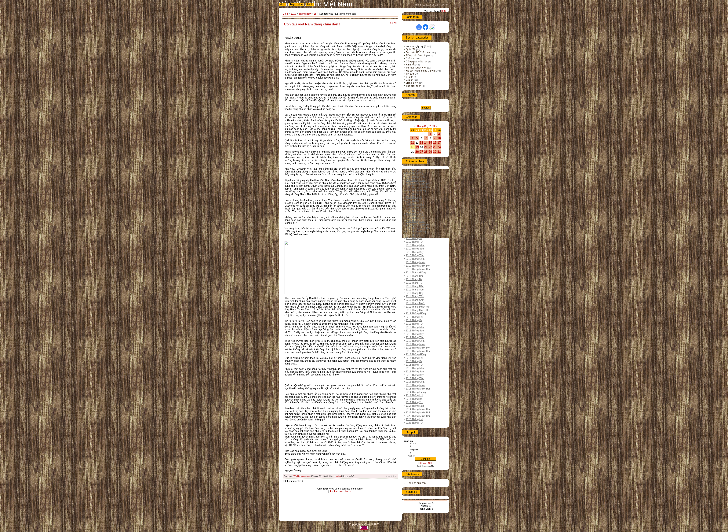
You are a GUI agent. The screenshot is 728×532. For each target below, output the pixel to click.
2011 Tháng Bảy (415, 293)
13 (421, 142)
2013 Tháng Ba (414, 361)
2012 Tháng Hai (414, 317)
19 (417, 147)
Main (282, 4)
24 (439, 147)
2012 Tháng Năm (415, 327)
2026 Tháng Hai (414, 419)
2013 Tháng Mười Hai (418, 388)
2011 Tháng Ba (414, 279)
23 (434, 147)
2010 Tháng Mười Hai (418, 269)
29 (430, 151)
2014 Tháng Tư (414, 402)
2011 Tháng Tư (414, 282)
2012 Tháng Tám (415, 337)
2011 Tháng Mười (415, 303)
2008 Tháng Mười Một (418, 183)
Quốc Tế (410, 49)
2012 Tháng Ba (414, 320)
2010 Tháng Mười (415, 262)
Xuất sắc (412, 443)
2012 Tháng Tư (414, 323)
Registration (296, 4)
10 (439, 138)
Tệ (409, 453)
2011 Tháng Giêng (416, 272)
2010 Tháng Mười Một (418, 265)
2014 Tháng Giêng (416, 392)
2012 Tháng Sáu (415, 330)
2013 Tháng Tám (415, 378)
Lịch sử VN (412, 82)
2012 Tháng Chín (415, 340)
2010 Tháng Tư (414, 241)
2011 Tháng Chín (415, 299)
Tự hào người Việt (416, 67)
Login (310, 4)
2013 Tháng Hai (414, 358)
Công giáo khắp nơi (416, 61)
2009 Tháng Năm (415, 204)
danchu (337, 476)
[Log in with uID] (419, 27)
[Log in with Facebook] (425, 27)
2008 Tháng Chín (415, 176)
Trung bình (413, 450)
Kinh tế (410, 64)
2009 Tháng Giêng (416, 190)
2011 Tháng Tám (415, 296)
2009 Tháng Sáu (415, 207)
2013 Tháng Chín (415, 381)
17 (439, 142)
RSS (443, 11)
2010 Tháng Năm (415, 245)
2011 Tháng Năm (415, 286)
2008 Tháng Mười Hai (418, 187)
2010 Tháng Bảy (415, 252)
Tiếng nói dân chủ (415, 55)
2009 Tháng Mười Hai (418, 228)
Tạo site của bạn (416, 483)
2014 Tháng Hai (414, 395)
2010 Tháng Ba (414, 238)
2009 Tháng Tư (414, 200)
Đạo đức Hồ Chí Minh (418, 52)
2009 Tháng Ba (414, 197)
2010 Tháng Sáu (415, 248)
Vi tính (409, 76)
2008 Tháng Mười (415, 180)
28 (426, 151)
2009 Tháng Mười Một (418, 224)
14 (426, 142)
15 (430, 142)
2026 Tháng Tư (414, 422)
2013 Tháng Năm (415, 368)
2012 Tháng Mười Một (418, 347)
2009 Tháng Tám (415, 214)
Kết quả (423, 463)
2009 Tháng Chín (415, 217)
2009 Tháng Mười (415, 221)
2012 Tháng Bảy (415, 334)
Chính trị (410, 58)
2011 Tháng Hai (414, 276)
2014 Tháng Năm (415, 405)
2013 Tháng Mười (415, 385)
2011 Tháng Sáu (415, 289)
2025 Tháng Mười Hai (418, 416)
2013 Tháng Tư (414, 364)
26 (417, 151)
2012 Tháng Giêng (416, 313)
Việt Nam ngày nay (302, 476)
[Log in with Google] (432, 27)
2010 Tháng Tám (415, 255)
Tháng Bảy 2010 (426, 126)
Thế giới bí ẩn (413, 85)
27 (421, 151)
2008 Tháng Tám (415, 173)
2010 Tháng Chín (415, 258)
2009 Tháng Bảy (415, 211)
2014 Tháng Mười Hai (418, 409)
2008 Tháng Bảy (415, 170)
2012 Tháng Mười (415, 344)
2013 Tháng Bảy (415, 375)
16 (434, 142)
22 (430, 147)
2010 (293, 13)
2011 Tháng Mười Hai (418, 310)
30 (434, 151)
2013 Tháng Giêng (416, 354)
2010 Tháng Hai (414, 235)
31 (439, 151)
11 (412, 142)
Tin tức (410, 73)
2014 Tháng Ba (414, 398)
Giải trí (409, 79)
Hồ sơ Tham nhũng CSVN (420, 70)
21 (426, 147)
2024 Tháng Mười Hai (418, 412)
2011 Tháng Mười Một (418, 306)
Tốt (409, 446)
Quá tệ (411, 456)
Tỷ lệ (430, 463)
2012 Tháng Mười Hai (418, 351)
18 (315, 13)
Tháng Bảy (305, 13)
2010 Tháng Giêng (416, 231)
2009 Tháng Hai (414, 194)
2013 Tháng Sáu (415, 371)
